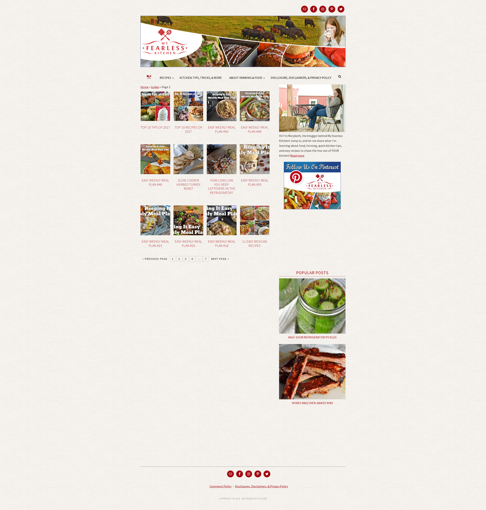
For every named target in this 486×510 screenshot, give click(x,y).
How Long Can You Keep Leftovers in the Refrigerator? (221, 186)
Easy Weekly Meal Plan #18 (221, 243)
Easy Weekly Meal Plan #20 (188, 243)
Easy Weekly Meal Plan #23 (155, 243)
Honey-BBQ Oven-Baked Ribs (312, 403)
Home (144, 87)
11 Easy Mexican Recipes (254, 243)
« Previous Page (154, 259)
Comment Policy (220, 486)
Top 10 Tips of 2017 (155, 127)
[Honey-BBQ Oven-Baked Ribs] (312, 371)
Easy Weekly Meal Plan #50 (221, 129)
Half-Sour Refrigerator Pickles (312, 337)
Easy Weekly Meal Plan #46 (155, 182)
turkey (155, 87)
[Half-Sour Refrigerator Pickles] (312, 306)
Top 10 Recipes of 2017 (188, 129)
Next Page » (220, 259)
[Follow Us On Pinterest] (312, 212)
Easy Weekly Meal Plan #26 (254, 182)
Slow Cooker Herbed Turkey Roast (188, 184)
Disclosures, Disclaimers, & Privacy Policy (261, 486)
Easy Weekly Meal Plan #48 (254, 129)
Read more (297, 155)
